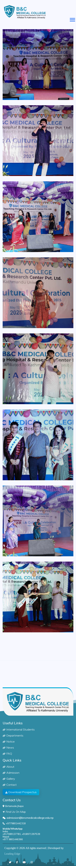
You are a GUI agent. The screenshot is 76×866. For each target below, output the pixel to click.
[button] (72, 19)
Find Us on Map (16, 811)
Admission (12, 772)
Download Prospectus (22, 792)
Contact (11, 784)
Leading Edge (12, 853)
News (10, 747)
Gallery (10, 778)
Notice (10, 741)
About (10, 766)
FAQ (9, 753)
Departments (14, 735)
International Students (20, 729)
